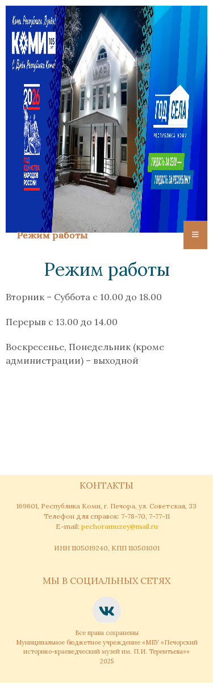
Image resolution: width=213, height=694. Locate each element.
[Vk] (107, 610)
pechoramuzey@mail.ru (119, 526)
